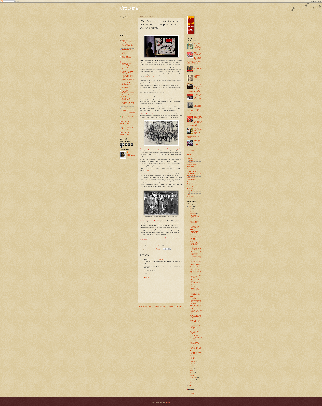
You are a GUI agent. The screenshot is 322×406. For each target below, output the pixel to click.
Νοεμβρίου (193, 361)
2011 (190, 383)
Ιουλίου (192, 366)
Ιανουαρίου (193, 380)
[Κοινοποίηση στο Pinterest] (170, 249)
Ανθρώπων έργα (191, 169)
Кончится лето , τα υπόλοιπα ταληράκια (126, 99)
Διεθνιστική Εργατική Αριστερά (194, 181)
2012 (190, 211)
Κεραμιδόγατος (190, 196)
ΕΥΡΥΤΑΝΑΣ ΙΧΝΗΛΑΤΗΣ (125, 90)
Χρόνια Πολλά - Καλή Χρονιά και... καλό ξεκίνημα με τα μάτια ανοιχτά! (198, 46)
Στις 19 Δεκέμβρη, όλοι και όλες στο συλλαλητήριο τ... (195, 263)
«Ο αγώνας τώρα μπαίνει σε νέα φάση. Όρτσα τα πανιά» (196, 268)
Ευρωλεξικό (190, 188)
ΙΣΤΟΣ (188, 194)
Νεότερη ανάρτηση (144, 306)
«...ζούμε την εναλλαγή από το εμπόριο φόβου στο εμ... (196, 258)
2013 (190, 209)
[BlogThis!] (165, 249)
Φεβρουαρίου (193, 377)
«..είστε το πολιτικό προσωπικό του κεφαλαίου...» (194, 226)
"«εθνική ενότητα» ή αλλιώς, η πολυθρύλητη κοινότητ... (195, 327)
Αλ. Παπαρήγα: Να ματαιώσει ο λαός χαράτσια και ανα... (195, 293)
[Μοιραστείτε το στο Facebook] (169, 249)
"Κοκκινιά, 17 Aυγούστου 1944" (197, 76)
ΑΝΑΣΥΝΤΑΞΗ (190, 167)
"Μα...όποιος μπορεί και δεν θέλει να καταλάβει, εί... (196, 339)
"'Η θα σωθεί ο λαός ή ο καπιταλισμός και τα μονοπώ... (195, 276)
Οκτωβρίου (193, 363)
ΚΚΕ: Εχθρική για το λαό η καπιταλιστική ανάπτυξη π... (196, 253)
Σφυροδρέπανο (126, 107)
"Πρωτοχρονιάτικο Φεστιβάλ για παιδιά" (195, 235)
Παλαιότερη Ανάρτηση (176, 306)
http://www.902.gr (149, 76)
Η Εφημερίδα (190, 190)
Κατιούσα (124, 62)
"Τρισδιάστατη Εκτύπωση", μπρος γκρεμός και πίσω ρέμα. (197, 96)
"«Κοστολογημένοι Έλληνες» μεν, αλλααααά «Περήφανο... (194, 333)
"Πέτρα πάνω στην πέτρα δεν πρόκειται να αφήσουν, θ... (195, 352)
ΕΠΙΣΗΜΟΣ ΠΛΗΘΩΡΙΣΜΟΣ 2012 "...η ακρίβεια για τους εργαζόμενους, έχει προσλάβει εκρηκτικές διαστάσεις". (194, 133)
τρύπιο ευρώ (125, 56)
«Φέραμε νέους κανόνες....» (193, 285)
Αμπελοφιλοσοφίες (191, 164)
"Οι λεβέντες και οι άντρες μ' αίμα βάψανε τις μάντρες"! (128, 93)
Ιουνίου (192, 368)
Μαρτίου (192, 375)
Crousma (129, 7)
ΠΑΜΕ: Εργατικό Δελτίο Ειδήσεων (196, 297)
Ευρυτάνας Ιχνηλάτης (192, 186)
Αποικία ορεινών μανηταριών (194, 173)
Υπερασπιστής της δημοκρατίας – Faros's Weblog (127, 51)
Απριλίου (192, 373)
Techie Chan (125, 97)
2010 (190, 385)
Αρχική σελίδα (160, 306)
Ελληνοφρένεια (191, 184)
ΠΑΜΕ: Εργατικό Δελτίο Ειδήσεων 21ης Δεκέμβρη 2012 (196, 231)
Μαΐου (192, 370)
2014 (190, 206)
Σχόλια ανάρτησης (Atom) (151, 309)
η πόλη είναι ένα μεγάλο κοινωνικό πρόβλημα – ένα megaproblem (127, 86)
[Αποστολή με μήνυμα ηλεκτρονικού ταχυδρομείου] (164, 249)
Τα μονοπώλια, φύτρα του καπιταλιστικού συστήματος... (195, 321)
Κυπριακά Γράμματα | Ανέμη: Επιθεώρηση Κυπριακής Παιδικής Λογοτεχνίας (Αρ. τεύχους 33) (127, 66)
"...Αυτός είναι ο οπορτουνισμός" (194, 289)
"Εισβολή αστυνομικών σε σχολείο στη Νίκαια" (195, 357)
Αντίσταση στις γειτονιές (193, 171)
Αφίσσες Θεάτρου (191, 175)
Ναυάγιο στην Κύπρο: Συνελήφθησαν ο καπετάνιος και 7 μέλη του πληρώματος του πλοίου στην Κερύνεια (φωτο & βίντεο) (128, 44)
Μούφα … (124, 53)
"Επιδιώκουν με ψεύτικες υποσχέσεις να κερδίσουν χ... (196, 243)
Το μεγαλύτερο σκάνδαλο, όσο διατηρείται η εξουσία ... (195, 217)
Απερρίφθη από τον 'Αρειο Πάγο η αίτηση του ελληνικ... (195, 248)
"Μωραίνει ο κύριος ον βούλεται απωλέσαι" (195, 348)
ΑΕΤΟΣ (189, 155)
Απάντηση (146, 277)
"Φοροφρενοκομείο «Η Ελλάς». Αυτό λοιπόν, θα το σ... (196, 302)
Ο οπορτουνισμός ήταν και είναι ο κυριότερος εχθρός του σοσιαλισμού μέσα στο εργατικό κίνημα (194, 87)
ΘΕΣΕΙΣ (189, 192)
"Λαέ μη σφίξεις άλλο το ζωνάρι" (198, 67)
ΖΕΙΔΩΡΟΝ (124, 40)
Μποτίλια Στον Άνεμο (127, 71)
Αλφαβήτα (189, 162)
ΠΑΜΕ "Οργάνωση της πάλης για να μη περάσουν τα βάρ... (195, 307)
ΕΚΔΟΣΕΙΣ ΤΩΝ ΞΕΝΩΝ (128, 102)
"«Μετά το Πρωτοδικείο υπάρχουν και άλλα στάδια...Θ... (195, 317)
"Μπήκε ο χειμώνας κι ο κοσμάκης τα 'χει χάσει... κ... (196, 312)
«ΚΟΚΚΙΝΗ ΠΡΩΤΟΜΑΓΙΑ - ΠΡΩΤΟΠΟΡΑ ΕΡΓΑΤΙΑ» (198, 142)
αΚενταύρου (190, 160)
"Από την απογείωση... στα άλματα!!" (195, 222)
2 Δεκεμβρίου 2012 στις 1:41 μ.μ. (158, 259)
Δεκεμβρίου (193, 213)
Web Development (194, 150)
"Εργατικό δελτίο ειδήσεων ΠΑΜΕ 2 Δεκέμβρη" (195, 344)
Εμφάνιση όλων (132, 112)
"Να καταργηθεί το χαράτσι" (194, 239)
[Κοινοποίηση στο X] (167, 249)
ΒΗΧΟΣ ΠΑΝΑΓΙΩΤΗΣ (192, 177)
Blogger (168, 402)
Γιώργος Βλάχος (191, 179)
